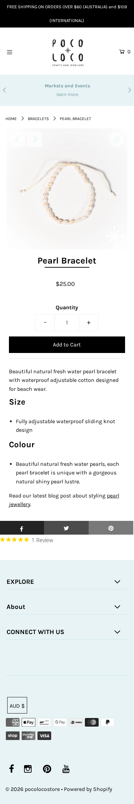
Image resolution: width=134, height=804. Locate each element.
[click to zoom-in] (116, 139)
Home (11, 118)
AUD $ (17, 706)
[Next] (34, 139)
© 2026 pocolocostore (32, 789)
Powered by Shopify (88, 789)
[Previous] (17, 139)
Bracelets (38, 118)
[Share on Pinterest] (111, 528)
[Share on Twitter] (66, 528)
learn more (113, 94)
